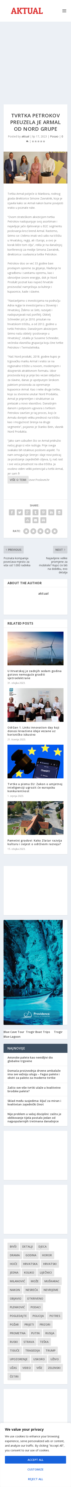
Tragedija (32, 1350)
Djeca (42, 1246)
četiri (14, 1376)
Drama (15, 1255)
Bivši (13, 1246)
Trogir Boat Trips (38, 1032)
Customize (35, 1469)
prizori (45, 1324)
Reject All (35, 1479)
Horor (47, 1255)
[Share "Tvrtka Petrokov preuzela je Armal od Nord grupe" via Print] (43, 520)
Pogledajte (18, 1316)
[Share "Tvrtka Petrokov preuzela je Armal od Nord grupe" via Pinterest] (43, 512)
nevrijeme (51, 1290)
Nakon (15, 1290)
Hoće (13, 1264)
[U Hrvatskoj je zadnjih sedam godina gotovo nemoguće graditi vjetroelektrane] (35, 648)
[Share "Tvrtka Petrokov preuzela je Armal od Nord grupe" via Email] (35, 520)
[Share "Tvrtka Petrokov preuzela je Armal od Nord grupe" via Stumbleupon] (28, 520)
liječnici (46, 1272)
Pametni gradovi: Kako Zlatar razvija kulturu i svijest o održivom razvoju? (34, 842)
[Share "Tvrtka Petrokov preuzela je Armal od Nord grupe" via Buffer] (59, 512)
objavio (15, 1298)
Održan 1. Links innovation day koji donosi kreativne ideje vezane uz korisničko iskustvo (33, 731)
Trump (50, 1350)
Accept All (35, 1460)
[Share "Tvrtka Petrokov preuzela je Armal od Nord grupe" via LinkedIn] (51, 512)
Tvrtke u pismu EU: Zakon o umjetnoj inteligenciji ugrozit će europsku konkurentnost (35, 787)
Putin (35, 1333)
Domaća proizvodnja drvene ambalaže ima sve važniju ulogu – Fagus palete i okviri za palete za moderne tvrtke (34, 1074)
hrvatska (30, 1264)
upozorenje (19, 1359)
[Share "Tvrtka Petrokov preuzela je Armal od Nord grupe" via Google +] (28, 512)
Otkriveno (35, 1298)
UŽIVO (54, 1359)
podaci (36, 1307)
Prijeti (29, 1324)
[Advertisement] (35, 59)
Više (39, 1368)
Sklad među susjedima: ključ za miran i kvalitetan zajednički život (34, 1102)
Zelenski (54, 1368)
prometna (17, 1333)
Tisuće (15, 1350)
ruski (14, 1342)
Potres (55, 1316)
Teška (44, 1342)
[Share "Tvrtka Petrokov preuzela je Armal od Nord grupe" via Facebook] (12, 512)
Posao (54, 136)
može (35, 1281)
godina (30, 1255)
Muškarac (51, 1281)
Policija (38, 1316)
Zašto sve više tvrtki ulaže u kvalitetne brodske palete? (34, 1089)
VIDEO (26, 1368)
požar (14, 1324)
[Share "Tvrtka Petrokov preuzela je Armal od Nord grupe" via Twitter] (20, 512)
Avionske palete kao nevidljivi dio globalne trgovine (30, 1059)
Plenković (17, 1307)
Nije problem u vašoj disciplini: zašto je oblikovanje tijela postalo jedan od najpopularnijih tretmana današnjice (34, 1117)
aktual (25, 136)
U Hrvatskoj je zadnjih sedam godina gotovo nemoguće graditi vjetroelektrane (34, 674)
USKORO (39, 1359)
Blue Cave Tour (14, 1032)
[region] (35, 1455)
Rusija (49, 1333)
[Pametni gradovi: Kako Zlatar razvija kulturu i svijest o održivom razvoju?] (35, 818)
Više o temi (18, 480)
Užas (13, 1368)
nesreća (32, 1290)
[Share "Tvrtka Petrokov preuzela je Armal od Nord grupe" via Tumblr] (35, 512)
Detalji (27, 1246)
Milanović (17, 1281)
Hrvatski (50, 1264)
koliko (29, 1272)
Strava (28, 1342)
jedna (14, 1272)
